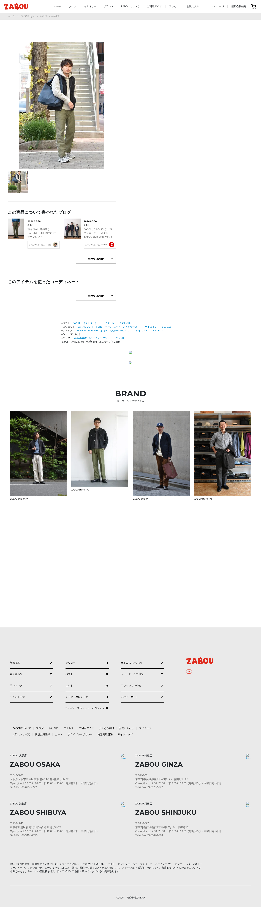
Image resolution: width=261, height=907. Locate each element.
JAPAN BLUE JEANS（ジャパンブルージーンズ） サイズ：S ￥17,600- (119, 330)
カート (58, 734)
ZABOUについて (130, 6)
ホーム (57, 6)
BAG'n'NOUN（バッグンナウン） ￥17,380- (99, 338)
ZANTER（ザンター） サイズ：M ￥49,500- (102, 323)
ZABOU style (27, 16)
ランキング (16, 685)
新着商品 (15, 662)
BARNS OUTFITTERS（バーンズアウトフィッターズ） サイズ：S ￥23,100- (125, 326)
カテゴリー (90, 6)
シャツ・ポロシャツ (77, 696)
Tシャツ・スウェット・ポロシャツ (85, 708)
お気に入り (193, 6)
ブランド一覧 (17, 696)
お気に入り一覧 (21, 734)
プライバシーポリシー (80, 734)
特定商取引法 (105, 734)
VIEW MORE (96, 259)
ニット (69, 685)
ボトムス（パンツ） (132, 662)
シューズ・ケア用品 (132, 674)
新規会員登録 (238, 6)
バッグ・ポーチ (129, 696)
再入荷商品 (16, 674)
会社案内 (54, 728)
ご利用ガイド (154, 6)
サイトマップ (125, 734)
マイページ (217, 6)
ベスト (69, 674)
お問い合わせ (126, 728)
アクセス (174, 6)
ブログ (72, 6)
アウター (70, 662)
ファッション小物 (131, 685)
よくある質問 (106, 728)
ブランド (108, 6)
